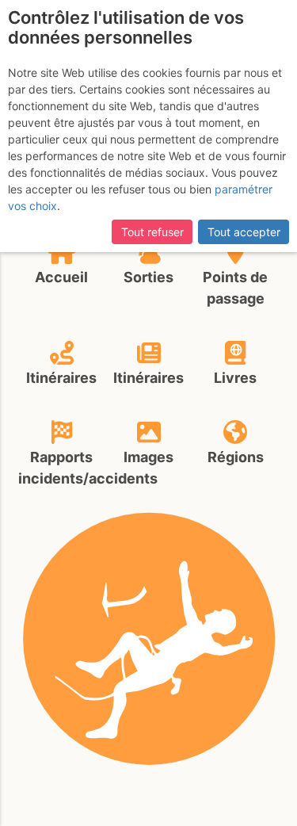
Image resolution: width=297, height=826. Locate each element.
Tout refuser (152, 232)
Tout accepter (244, 232)
